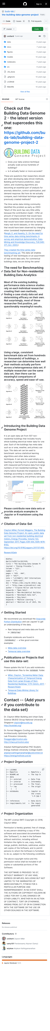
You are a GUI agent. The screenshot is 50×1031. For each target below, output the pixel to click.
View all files (25, 92)
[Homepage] (25, 4)
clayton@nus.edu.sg (23, 722)
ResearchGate (10, 552)
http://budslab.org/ (12, 725)
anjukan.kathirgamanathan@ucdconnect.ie (23, 752)
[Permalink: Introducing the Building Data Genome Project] (2, 427)
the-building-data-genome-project (20, 14)
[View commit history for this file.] (44, 36)
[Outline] (47, 99)
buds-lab (9, 11)
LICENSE (10, 82)
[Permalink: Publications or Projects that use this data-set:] (2, 659)
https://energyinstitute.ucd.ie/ (17, 755)
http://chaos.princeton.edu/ (16, 742)
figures (10, 52)
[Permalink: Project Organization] (2, 762)
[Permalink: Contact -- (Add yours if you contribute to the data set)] (2, 705)
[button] (43, 558)
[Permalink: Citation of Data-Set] (2, 524)
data (9, 42)
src (8, 67)
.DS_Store (11, 72)
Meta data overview (17, 648)
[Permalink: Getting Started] (2, 612)
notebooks (11, 62)
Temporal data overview (19, 651)
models (10, 57)
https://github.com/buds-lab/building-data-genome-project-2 (24, 137)
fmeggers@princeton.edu (15, 739)
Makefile (10, 87)
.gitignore (11, 77)
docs (9, 47)
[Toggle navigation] (4, 4)
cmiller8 (10, 36)
